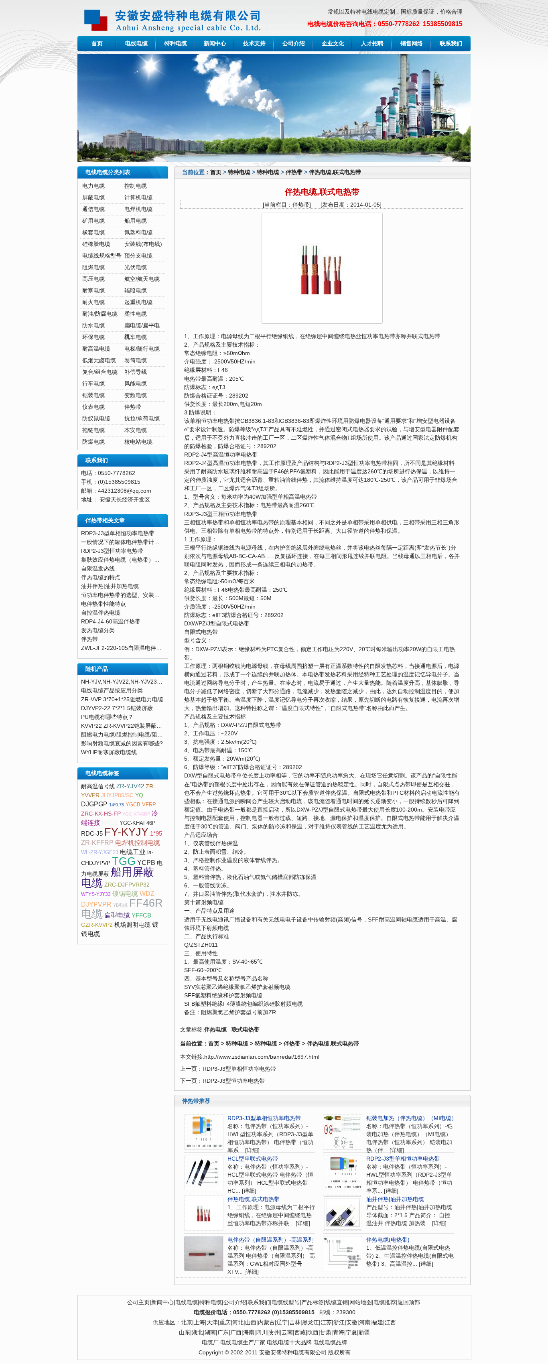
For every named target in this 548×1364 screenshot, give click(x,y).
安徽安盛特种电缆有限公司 (293, 1353)
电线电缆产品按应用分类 (112, 691)
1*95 (156, 833)
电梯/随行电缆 (142, 349)
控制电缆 (135, 186)
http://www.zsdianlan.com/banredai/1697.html (261, 1057)
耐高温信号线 (98, 786)
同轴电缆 (407, 920)
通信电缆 (93, 209)
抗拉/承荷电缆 (142, 419)
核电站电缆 (138, 442)
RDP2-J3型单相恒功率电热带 (403, 1159)
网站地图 (360, 1302)
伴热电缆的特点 (100, 577)
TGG (124, 861)
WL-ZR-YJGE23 (99, 852)
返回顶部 (409, 1302)
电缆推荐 (384, 1302)
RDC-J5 (92, 833)
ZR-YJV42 (130, 786)
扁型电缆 (117, 915)
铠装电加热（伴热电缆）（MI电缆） (411, 1118)
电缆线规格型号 (102, 256)
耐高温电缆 (96, 349)
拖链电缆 (93, 430)
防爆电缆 (93, 442)
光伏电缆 (135, 267)
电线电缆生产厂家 (242, 1343)
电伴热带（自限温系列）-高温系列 (270, 1240)
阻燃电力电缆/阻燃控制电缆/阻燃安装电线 (133, 735)
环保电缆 (93, 337)
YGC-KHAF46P (138, 823)
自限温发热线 (98, 569)
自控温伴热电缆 (100, 613)
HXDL (110, 823)
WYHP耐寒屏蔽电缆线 (109, 752)
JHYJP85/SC (117, 795)
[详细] (252, 1150)
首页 (97, 44)
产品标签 (312, 1302)
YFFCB (141, 915)
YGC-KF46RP (136, 814)
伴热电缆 (215, 1030)
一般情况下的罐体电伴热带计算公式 (126, 542)
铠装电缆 (93, 395)
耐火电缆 (93, 302)
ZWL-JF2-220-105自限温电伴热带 (124, 648)
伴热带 (294, 172)
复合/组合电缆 (100, 372)
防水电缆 (93, 326)
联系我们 (451, 44)
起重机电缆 (138, 302)
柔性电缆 (135, 314)
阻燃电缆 (93, 267)
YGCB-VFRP (141, 805)
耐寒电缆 (93, 291)
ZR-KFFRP (97, 842)
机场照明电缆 (132, 925)
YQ (139, 795)
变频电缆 (135, 395)
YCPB (146, 862)
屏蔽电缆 (93, 198)
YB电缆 (120, 905)
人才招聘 (372, 44)
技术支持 (254, 44)
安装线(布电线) (143, 244)
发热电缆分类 (98, 630)
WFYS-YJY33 (96, 894)
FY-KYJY (126, 832)
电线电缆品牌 (330, 1343)
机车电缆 (135, 337)
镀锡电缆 (125, 893)
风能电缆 (135, 384)
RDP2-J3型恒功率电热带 (234, 1081)
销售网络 (411, 44)
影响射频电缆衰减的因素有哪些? (122, 744)
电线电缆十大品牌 (289, 1343)
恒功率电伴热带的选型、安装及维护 (126, 595)
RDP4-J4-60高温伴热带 (110, 622)
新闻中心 (215, 44)
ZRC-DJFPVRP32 (127, 885)
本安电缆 (135, 430)
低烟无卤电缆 (99, 360)
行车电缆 (93, 384)
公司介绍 (293, 44)
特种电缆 (175, 44)
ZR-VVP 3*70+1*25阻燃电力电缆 (122, 699)
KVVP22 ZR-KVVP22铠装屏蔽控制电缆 (130, 726)
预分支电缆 (138, 256)
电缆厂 (210, 1343)
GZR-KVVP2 (97, 925)
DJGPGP (94, 804)
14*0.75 (116, 804)
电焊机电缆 (138, 209)
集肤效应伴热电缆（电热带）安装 (123, 560)
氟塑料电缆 (138, 232)
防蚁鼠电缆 (96, 419)
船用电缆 (135, 221)
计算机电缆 (138, 198)
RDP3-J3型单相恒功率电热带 (239, 1069)
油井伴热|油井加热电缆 (395, 1199)
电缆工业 (133, 851)
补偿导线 (135, 372)
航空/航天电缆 (142, 279)
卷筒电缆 (135, 360)
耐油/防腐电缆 (100, 314)
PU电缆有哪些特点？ (107, 717)
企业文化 (333, 44)
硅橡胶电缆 (96, 244)
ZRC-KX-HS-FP (101, 814)
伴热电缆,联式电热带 (335, 172)
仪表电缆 (93, 407)
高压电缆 (93, 279)
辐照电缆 (135, 291)
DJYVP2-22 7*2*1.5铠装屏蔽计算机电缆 (131, 708)
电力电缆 (93, 186)
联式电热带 (245, 1030)
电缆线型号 (286, 1302)
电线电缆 (136, 44)
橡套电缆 (93, 232)
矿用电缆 (93, 221)
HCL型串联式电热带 (252, 1159)
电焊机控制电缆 (137, 842)
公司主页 (138, 1302)
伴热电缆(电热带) (388, 1240)
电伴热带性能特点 (103, 604)
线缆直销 (336, 1302)
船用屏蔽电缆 (117, 877)
